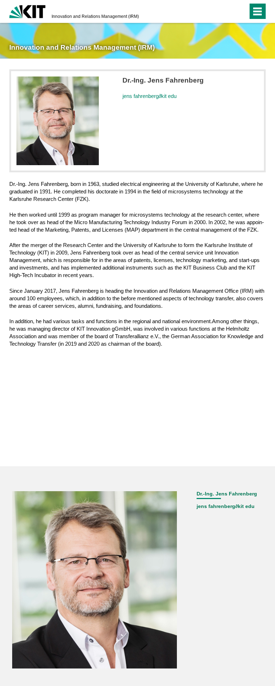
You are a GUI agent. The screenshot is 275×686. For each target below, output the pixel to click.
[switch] (228, 11)
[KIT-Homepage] (27, 10)
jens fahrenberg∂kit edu (149, 96)
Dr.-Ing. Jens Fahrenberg (227, 494)
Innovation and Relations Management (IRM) (95, 16)
